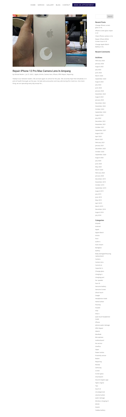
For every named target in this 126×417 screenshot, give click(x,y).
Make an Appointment (84, 5)
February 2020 (100, 173)
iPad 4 (97, 314)
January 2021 (99, 145)
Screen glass (99, 374)
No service (98, 343)
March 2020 (99, 170)
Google (97, 295)
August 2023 (99, 97)
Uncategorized (100, 392)
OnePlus (98, 346)
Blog (58, 5)
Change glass (99, 271)
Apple (36, 74)
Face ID (97, 283)
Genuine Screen (100, 289)
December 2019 (100, 179)
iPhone (55, 74)
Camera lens (48, 74)
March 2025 (99, 76)
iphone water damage (102, 325)
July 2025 (98, 70)
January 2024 (99, 91)
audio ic (98, 241)
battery (97, 251)
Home (33, 5)
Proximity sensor (100, 355)
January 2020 (99, 176)
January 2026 (99, 64)
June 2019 (98, 197)
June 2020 (98, 164)
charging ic (99, 274)
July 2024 (98, 85)
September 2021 (100, 130)
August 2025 (99, 66)
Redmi (97, 358)
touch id (98, 389)
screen (97, 371)
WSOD (97, 404)
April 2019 (98, 203)
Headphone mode (101, 298)
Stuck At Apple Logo (101, 380)
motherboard (99, 340)
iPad (96, 311)
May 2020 (98, 167)
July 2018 (98, 215)
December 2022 (100, 103)
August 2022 (99, 115)
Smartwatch (99, 377)
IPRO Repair (62, 74)
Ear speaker (99, 280)
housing (98, 305)
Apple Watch (99, 232)
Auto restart (99, 245)
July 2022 (98, 118)
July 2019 (98, 194)
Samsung (98, 368)
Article (41, 74)
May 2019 (98, 200)
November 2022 (100, 106)
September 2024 (100, 79)
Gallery (50, 5)
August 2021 (99, 133)
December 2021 (100, 121)
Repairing (70, 74)
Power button (99, 352)
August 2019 (99, 191)
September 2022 (100, 112)
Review (97, 365)
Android (98, 226)
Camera (97, 259)
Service (41, 5)
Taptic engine (99, 383)
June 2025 (98, 73)
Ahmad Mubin (19, 74)
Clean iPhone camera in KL (104, 36)
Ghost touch (99, 292)
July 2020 (98, 161)
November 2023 (100, 94)
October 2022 (99, 109)
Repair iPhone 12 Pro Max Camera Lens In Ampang (42, 70)
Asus (96, 238)
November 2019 (100, 182)
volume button (100, 395)
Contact (66, 5)
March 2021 (99, 139)
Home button (99, 302)
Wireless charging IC (102, 401)
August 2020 (99, 158)
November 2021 (100, 124)
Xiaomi (97, 407)
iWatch (97, 331)
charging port (99, 277)
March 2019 (99, 206)
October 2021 (99, 127)
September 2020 (100, 154)
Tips (96, 386)
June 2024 (98, 88)
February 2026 (100, 60)
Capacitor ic (99, 268)
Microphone (99, 337)
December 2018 (100, 209)
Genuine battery (100, 286)
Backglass (98, 248)
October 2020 (99, 152)
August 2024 (99, 82)
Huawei (97, 308)
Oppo (97, 349)
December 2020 (100, 148)
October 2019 (99, 185)
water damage (100, 398)
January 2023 (99, 100)
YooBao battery (100, 410)
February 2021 (100, 142)
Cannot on (98, 265)
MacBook (98, 334)
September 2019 (100, 188)
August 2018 (99, 212)
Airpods (97, 223)
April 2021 (98, 136)
